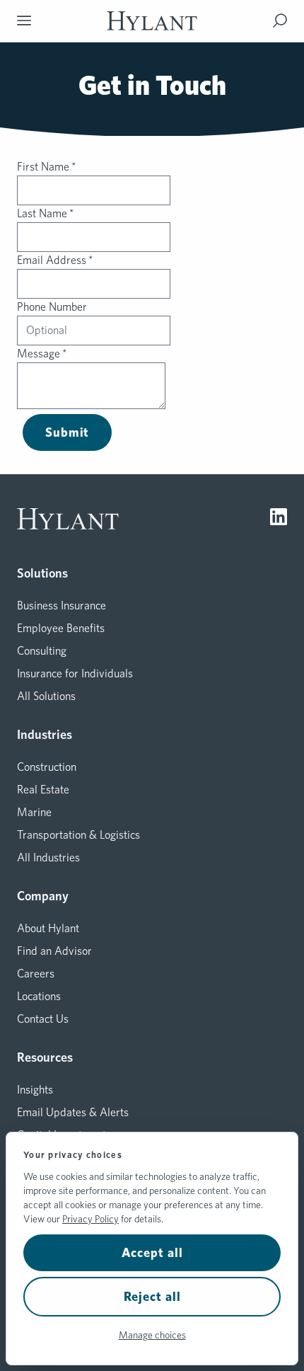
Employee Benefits (61, 628)
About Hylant (48, 928)
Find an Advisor (54, 951)
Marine (34, 812)
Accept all (152, 1252)
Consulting (41, 651)
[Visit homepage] (152, 20)
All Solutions (46, 696)
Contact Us (43, 1019)
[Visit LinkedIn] (278, 518)
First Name (46, 166)
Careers (35, 973)
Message (42, 353)
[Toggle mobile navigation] (24, 20)
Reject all (152, 1296)
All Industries (48, 857)
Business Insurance (61, 605)
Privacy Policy (90, 1218)
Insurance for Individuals (75, 673)
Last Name (45, 213)
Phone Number (52, 307)
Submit (67, 432)
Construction (46, 767)
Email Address (55, 260)
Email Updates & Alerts (73, 1112)
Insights (35, 1089)
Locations (39, 996)
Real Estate (43, 789)
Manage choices (152, 1335)
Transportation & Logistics (78, 835)
